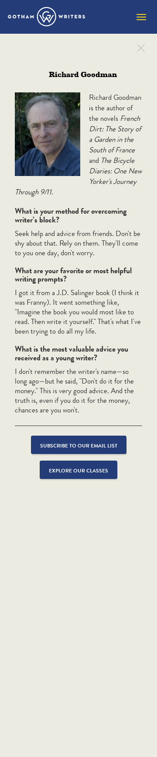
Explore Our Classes (78, 470)
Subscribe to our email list (78, 445)
